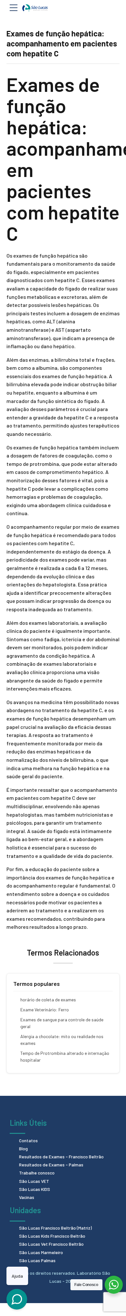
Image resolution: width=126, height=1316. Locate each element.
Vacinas (26, 1197)
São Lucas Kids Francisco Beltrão (52, 1236)
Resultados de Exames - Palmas (51, 1164)
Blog (23, 1148)
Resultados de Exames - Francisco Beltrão (61, 1156)
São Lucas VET (34, 1181)
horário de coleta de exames (48, 999)
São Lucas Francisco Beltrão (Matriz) (55, 1228)
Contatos (28, 1140)
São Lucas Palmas (37, 1260)
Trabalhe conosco (37, 1172)
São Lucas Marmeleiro (41, 1252)
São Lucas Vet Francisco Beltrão (51, 1244)
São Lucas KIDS (34, 1189)
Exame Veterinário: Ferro (44, 1009)
